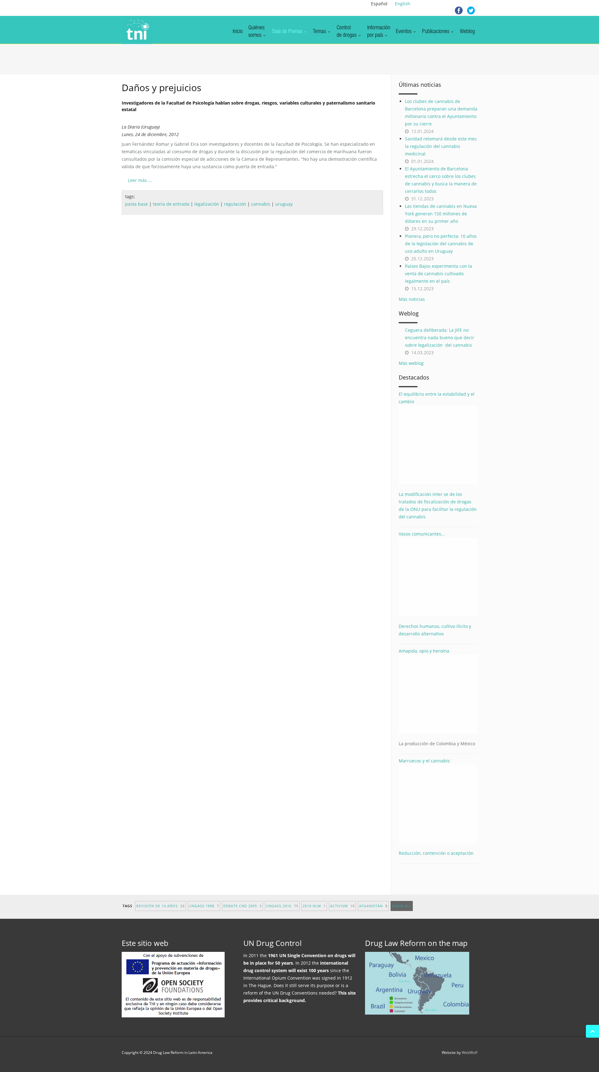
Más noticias (412, 299)
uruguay (284, 204)
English (402, 4)
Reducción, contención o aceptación (436, 853)
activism (342, 905)
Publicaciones (436, 32)
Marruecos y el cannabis (424, 761)
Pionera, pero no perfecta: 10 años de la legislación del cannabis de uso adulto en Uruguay (441, 243)
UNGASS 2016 (282, 905)
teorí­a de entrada (171, 204)
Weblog (467, 32)
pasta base (136, 204)
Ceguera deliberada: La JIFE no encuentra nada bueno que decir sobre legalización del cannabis (439, 337)
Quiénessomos (256, 31)
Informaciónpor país (378, 31)
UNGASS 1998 (204, 905)
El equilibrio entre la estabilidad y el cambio (437, 397)
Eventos (404, 32)
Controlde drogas (347, 31)
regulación (235, 204)
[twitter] (471, 9)
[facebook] (458, 9)
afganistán (373, 905)
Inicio (238, 32)
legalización (206, 204)
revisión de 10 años (160, 905)
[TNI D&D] (137, 30)
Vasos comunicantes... (422, 534)
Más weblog (411, 363)
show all (402, 905)
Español (379, 4)
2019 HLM (314, 905)
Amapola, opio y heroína (437, 697)
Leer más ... (140, 180)
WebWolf (469, 1052)
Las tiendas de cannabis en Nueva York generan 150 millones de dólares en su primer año (441, 213)
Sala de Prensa (288, 32)
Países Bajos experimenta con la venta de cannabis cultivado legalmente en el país (438, 273)
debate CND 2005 (242, 905)
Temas (320, 32)
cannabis (260, 204)
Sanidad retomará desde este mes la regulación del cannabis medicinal (441, 146)
